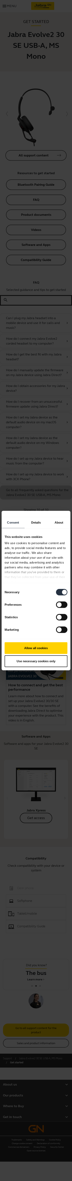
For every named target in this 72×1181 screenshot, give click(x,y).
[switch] (61, 604)
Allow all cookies (36, 648)
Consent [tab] (13, 522)
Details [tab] (36, 522)
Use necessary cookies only (36, 661)
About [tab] (59, 522)
